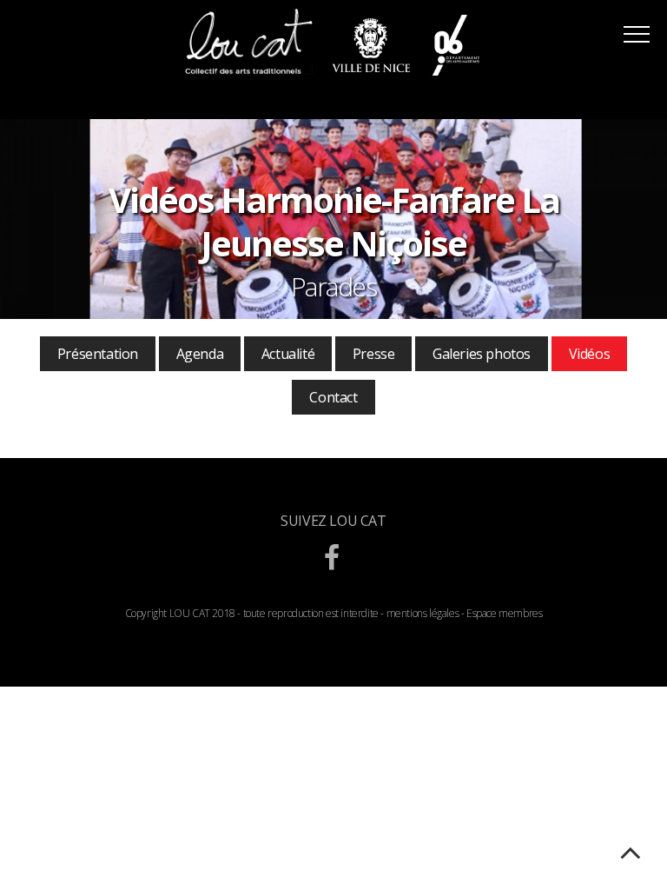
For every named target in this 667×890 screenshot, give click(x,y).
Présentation (97, 353)
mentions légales (422, 613)
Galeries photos (482, 353)
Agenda (200, 353)
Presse (374, 353)
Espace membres (504, 613)
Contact (333, 397)
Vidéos (590, 353)
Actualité (287, 353)
